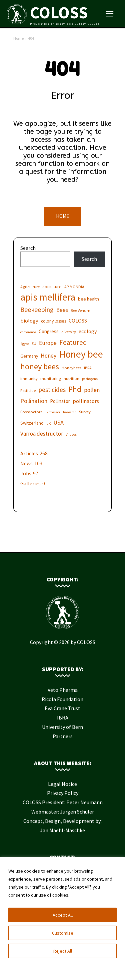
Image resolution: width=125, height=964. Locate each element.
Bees (62, 310)
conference (28, 332)
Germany (29, 356)
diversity (68, 331)
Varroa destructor (41, 433)
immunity (29, 378)
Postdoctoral (32, 411)
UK (48, 423)
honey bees (39, 366)
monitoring (50, 378)
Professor (53, 412)
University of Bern (62, 727)
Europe (48, 343)
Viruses (71, 434)
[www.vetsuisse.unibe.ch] (73, 541)
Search (28, 248)
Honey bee (81, 354)
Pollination (33, 400)
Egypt (24, 344)
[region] (62, 910)
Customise (62, 933)
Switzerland (32, 423)
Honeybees (71, 367)
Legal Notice (62, 784)
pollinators (86, 401)
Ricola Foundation (62, 699)
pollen (92, 390)
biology (29, 320)
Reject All (62, 951)
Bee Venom (80, 310)
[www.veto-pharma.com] (63, 541)
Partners (63, 736)
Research (69, 412)
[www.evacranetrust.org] (53, 541)
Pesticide (28, 390)
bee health (88, 299)
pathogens (90, 379)
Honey (48, 355)
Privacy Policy (62, 793)
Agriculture (30, 286)
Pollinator (60, 401)
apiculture (52, 287)
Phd (74, 389)
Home (18, 38)
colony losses (53, 321)
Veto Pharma (63, 689)
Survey (85, 411)
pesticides (52, 389)
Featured (73, 342)
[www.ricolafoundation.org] (43, 541)
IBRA (88, 367)
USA (58, 422)
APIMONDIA (74, 286)
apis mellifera (47, 297)
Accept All (63, 915)
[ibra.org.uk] (83, 541)
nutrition (71, 378)
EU (34, 343)
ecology (88, 331)
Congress (49, 331)
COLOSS (78, 320)
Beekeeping (37, 309)
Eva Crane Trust (62, 708)
